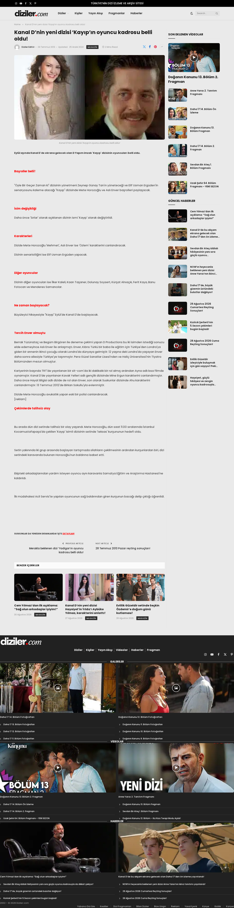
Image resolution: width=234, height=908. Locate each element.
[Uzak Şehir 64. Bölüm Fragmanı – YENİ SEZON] (177, 187)
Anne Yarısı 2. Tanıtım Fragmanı (203, 92)
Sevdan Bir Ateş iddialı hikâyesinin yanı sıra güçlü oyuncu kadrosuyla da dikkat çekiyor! (204, 252)
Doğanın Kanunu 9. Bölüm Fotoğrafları (143, 738)
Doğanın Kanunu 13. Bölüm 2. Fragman (193, 79)
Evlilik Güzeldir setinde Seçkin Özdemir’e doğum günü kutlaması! (137, 609)
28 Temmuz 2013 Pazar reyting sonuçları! (123, 548)
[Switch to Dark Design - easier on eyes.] (192, 13)
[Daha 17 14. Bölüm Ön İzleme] (177, 113)
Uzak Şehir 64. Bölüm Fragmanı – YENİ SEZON (204, 184)
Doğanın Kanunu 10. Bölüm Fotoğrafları (143, 731)
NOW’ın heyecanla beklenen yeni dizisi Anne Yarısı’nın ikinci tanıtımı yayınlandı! (202, 270)
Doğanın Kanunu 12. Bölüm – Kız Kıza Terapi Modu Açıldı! (152, 818)
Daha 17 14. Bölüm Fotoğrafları (17, 717)
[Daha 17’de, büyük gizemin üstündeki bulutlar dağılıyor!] (177, 289)
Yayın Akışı (95, 13)
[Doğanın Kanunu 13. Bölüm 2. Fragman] (194, 57)
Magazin (92, 47)
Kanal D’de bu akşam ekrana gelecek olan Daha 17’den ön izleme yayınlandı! (204, 233)
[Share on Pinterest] (155, 47)
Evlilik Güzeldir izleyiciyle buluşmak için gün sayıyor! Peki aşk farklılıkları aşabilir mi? (204, 363)
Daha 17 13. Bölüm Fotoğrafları (19, 724)
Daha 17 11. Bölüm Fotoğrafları (18, 738)
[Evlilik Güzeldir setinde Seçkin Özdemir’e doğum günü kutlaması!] (140, 587)
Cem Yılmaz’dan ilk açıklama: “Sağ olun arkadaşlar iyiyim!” (36, 607)
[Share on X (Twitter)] (144, 47)
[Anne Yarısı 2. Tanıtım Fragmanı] (177, 95)
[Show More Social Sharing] (162, 47)
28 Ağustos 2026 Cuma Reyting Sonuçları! (204, 342)
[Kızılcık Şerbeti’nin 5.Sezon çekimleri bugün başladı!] (177, 326)
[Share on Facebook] (149, 47)
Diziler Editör (28, 47)
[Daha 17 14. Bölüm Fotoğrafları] (58, 688)
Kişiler (79, 13)
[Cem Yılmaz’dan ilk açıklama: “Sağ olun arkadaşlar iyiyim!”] (38, 587)
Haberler (136, 13)
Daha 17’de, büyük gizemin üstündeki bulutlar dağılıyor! (201, 289)
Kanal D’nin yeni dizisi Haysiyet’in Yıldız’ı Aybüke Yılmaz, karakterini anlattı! (85, 609)
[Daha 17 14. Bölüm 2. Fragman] (177, 150)
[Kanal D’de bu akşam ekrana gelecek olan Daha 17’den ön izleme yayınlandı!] (177, 234)
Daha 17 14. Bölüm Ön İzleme (203, 110)
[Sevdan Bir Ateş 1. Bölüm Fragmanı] (177, 169)
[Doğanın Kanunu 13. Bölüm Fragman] (177, 132)
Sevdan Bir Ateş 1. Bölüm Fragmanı (201, 166)
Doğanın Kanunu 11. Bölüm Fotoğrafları (143, 724)
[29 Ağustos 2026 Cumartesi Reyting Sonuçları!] (177, 308)
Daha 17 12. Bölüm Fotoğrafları (19, 731)
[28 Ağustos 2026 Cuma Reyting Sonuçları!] (177, 345)
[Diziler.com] (31, 13)
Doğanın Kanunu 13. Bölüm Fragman (202, 129)
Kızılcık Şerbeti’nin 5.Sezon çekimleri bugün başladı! (201, 326)
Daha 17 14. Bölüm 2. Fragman (202, 147)
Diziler (62, 13)
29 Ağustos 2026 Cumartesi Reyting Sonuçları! (202, 307)
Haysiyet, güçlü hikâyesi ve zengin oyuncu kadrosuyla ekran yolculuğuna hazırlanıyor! (202, 381)
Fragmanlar (117, 13)
